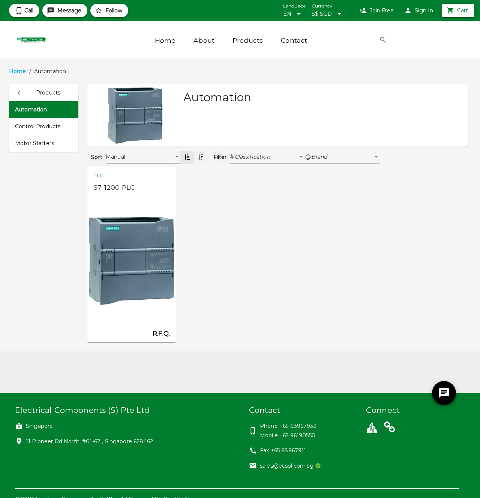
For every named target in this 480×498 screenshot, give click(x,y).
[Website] (389, 428)
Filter (220, 157)
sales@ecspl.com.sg (287, 465)
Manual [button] (115, 156)
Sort (96, 157)
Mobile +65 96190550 (287, 435)
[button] (43, 92)
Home (17, 71)
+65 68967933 (297, 426)
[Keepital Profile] (372, 427)
